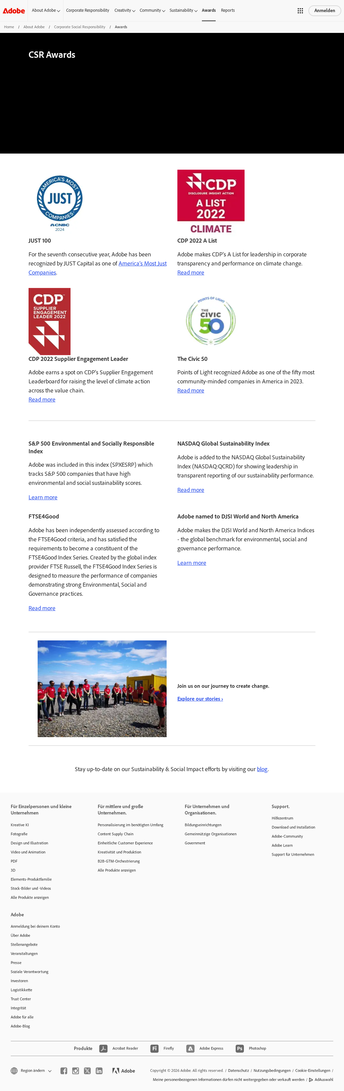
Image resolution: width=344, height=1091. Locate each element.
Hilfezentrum (282, 818)
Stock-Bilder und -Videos (31, 888)
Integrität (18, 1008)
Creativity (123, 10)
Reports (228, 10)
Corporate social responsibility (79, 27)
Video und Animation (28, 852)
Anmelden (324, 10)
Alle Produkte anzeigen (30, 897)
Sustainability (181, 10)
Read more (190, 272)
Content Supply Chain (115, 834)
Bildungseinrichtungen (203, 825)
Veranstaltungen (24, 953)
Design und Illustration (29, 843)
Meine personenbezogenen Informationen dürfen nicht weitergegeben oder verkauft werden (228, 1079)
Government (195, 843)
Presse (16, 962)
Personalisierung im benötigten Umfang (130, 825)
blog (262, 769)
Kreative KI (20, 825)
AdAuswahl (324, 1079)
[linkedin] (99, 1070)
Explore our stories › (200, 699)
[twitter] (87, 1070)
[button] (300, 10)
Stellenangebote (24, 944)
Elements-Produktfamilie (31, 879)
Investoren (19, 980)
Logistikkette (21, 990)
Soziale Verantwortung (29, 971)
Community (150, 10)
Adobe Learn (282, 845)
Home (9, 27)
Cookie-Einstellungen (312, 1070)
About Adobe (44, 10)
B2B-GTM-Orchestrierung (119, 861)
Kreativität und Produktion (119, 852)
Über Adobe (20, 935)
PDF (14, 861)
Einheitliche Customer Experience (125, 843)
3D (13, 870)
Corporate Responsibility (87, 10)
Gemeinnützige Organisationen (210, 834)
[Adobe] (14, 10)
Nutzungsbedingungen (272, 1070)
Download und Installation (293, 827)
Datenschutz (238, 1070)
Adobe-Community (287, 836)
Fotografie (19, 834)
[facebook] (63, 1070)
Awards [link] (209, 10)
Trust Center (21, 999)
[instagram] (75, 1070)
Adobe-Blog (20, 1026)
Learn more (43, 497)
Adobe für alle (22, 1017)
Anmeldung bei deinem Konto (35, 926)
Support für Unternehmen (293, 854)
